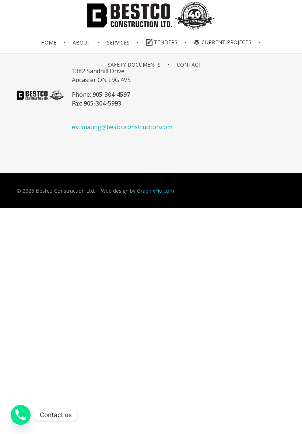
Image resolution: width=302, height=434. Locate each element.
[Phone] (21, 415)
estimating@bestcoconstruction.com (122, 127)
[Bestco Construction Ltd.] (40, 95)
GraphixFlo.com (155, 190)
